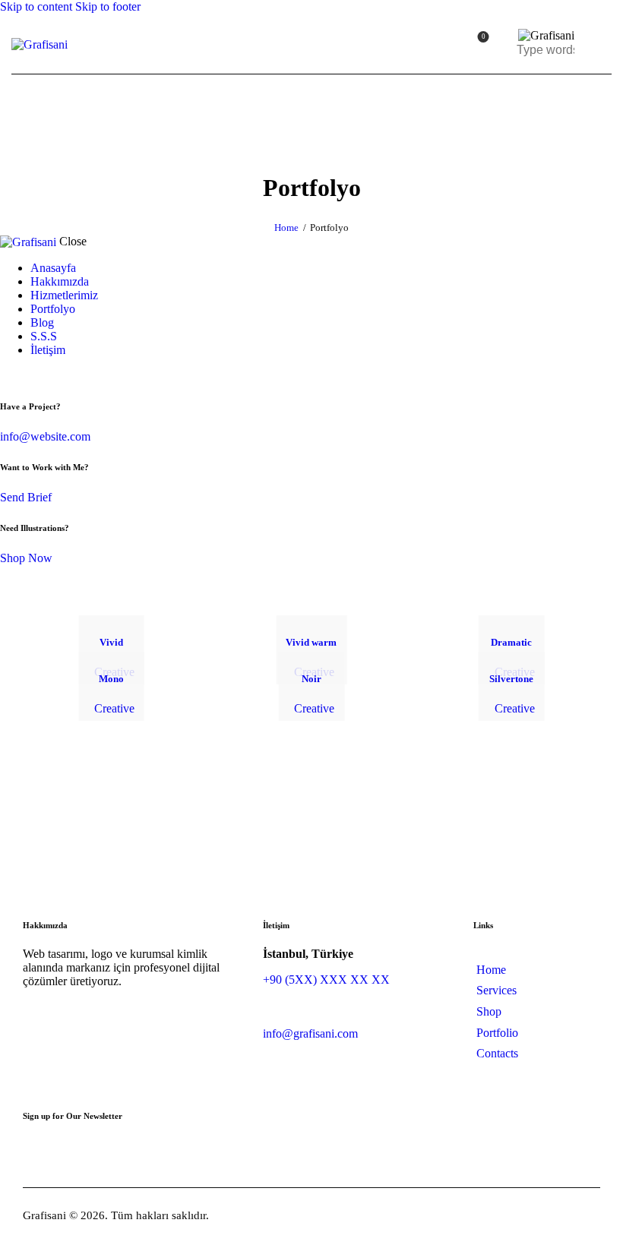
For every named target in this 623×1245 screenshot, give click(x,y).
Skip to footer (108, 6)
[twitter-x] (21, 375)
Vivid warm (311, 642)
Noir (311, 678)
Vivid (111, 642)
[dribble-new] (34, 375)
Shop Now (26, 557)
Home (286, 227)
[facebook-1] (8, 375)
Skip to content (36, 6)
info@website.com (45, 436)
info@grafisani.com (310, 1033)
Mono (111, 678)
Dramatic (511, 642)
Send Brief (26, 497)
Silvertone (511, 678)
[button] (602, 43)
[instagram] (51, 375)
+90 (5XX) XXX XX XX (326, 979)
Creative (114, 708)
